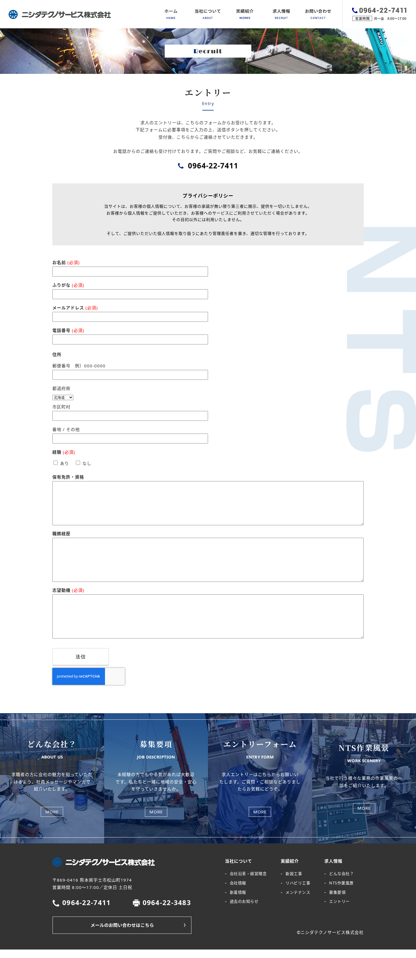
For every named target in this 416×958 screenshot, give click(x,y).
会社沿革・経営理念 (248, 873)
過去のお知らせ (244, 901)
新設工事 (294, 873)
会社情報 (238, 883)
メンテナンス (298, 892)
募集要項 (337, 892)
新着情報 (238, 892)
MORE (52, 812)
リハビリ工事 (298, 883)
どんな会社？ (341, 873)
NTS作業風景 (341, 883)
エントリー (339, 901)
